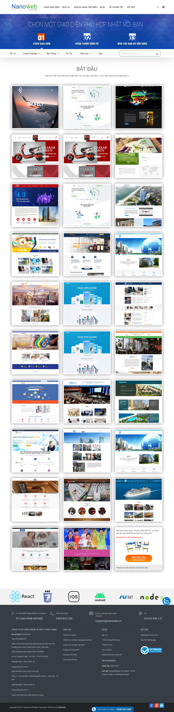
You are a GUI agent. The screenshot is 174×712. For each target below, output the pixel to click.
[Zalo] (166, 601)
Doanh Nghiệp (30, 53)
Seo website (107, 649)
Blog (102, 7)
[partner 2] (21, 596)
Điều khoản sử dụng (36, 695)
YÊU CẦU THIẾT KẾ (35, 107)
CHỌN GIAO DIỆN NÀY (87, 107)
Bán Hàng (51, 53)
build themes (139, 558)
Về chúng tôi (116, 7)
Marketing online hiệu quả (112, 654)
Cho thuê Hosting (70, 659)
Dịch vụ (66, 7)
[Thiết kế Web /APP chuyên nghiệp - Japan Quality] (24, 7)
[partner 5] (126, 596)
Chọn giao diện (52, 7)
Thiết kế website (69, 635)
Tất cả (13, 53)
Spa (100, 53)
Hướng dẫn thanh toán (149, 635)
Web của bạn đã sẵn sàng (132, 43)
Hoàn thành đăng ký (87, 43)
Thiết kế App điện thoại (111, 640)
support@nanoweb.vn (20, 667)
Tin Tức (69, 53)
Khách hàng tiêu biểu (85, 7)
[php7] (47, 596)
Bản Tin (105, 635)
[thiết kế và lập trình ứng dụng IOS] (74, 596)
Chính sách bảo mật (19, 695)
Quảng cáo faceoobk (71, 649)
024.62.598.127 (153, 618)
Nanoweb (62, 707)
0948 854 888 (142, 567)
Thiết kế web (107, 645)
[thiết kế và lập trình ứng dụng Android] (100, 596)
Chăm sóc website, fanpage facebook (77, 640)
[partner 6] (152, 596)
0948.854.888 (17, 661)
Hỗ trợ (130, 7)
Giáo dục (84, 53)
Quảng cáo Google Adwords (74, 645)
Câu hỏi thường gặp (148, 640)
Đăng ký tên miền (70, 654)
